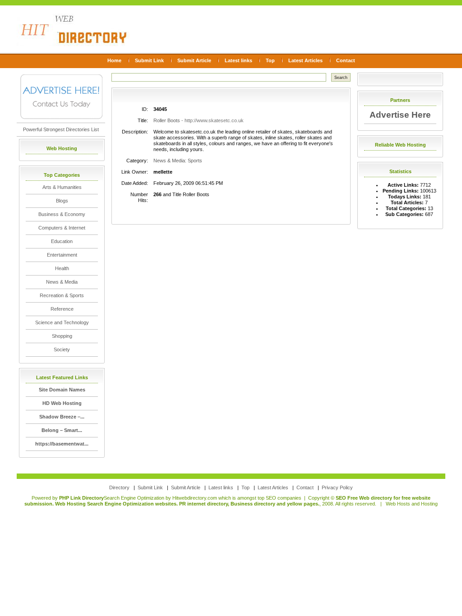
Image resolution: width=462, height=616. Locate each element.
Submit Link (149, 60)
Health (62, 268)
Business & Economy (61, 214)
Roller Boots (166, 120)
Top (270, 60)
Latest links (238, 60)
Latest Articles (305, 60)
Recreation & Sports (62, 295)
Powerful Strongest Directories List (61, 129)
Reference (62, 309)
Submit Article (194, 60)
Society (62, 349)
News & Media (62, 282)
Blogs (62, 200)
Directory (119, 487)
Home (114, 60)
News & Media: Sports (177, 160)
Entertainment (62, 254)
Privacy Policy (337, 487)
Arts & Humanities (62, 187)
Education (62, 241)
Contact (345, 60)
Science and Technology (62, 322)
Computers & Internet (61, 227)
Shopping (62, 336)
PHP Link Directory (81, 498)
